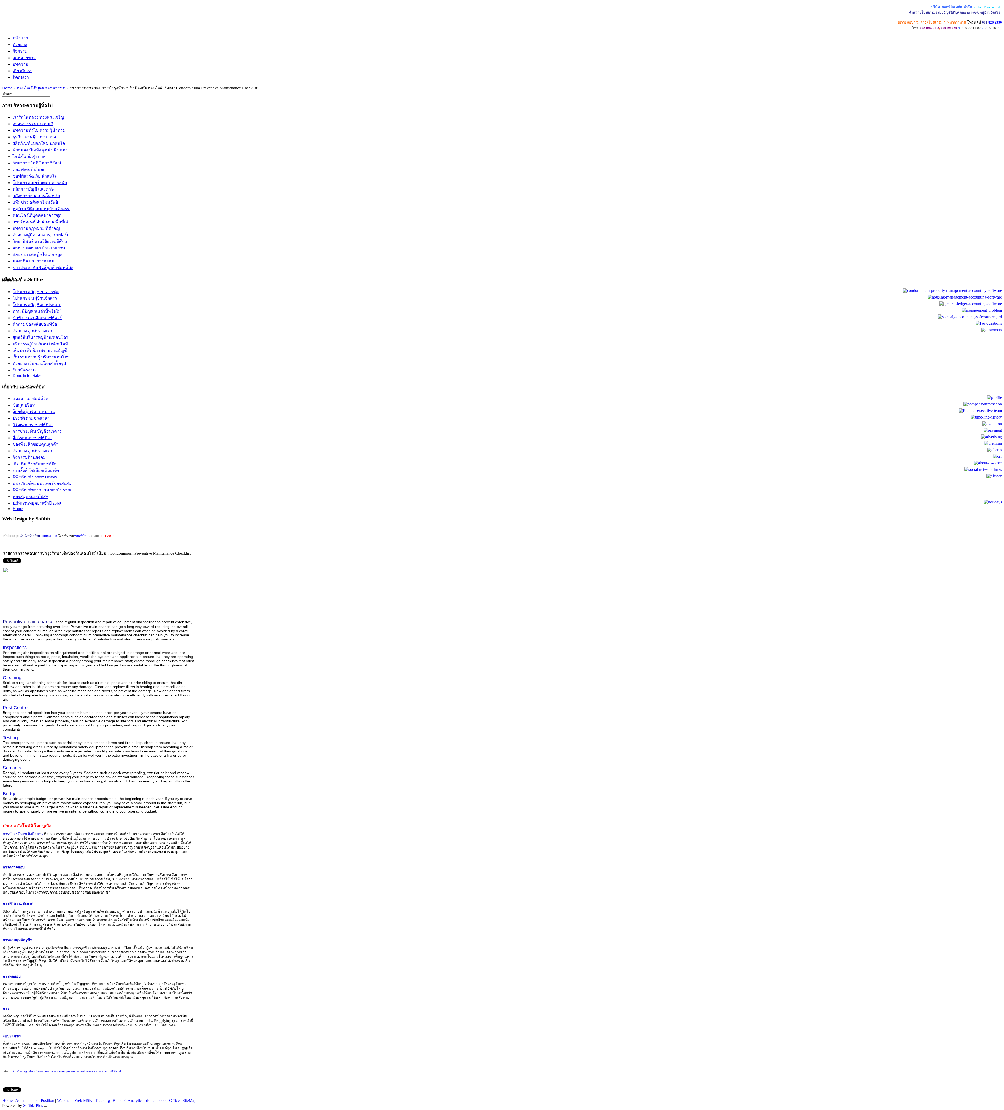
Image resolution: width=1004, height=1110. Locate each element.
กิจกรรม (20, 51)
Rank (117, 1100)
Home (7, 88)
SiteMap (189, 1100)
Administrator (26, 1100)
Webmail (64, 1100)
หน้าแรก (20, 38)
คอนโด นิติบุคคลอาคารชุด (40, 88)
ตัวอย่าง (20, 44)
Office (174, 1100)
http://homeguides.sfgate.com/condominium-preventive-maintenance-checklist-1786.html (66, 1071)
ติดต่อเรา (21, 77)
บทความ (20, 64)
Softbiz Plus (33, 1105)
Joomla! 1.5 (49, 536)
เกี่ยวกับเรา (22, 70)
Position (47, 1100)
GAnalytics (133, 1100)
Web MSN (83, 1100)
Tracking (102, 1100)
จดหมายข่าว (24, 57)
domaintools (156, 1100)
